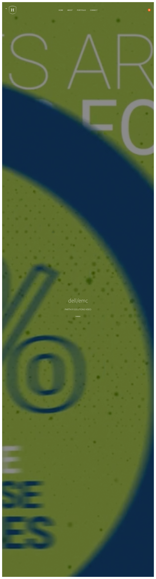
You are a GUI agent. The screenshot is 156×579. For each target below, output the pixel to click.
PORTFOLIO (81, 10)
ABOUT (70, 10)
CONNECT (94, 10)
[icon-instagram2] (149, 10)
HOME (61, 10)
